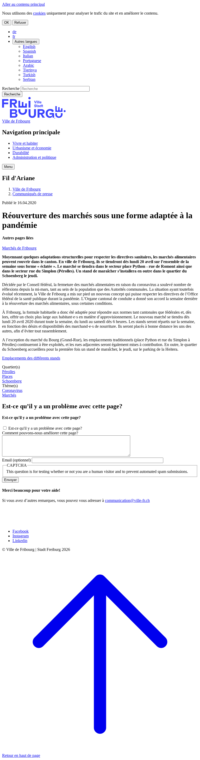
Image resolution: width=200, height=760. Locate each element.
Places (7, 376)
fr (13, 36)
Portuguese (32, 60)
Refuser (20, 23)
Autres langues (26, 42)
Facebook (20, 531)
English (29, 46)
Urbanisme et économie (31, 148)
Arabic (28, 65)
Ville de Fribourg (16, 121)
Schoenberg (12, 381)
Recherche (11, 88)
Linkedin (19, 540)
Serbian (29, 79)
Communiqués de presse (32, 194)
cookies (39, 13)
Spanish (29, 51)
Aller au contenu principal (23, 4)
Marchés (9, 395)
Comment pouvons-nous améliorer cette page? (40, 433)
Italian (28, 56)
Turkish (29, 74)
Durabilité (20, 152)
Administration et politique (34, 157)
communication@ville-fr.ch (127, 500)
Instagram (20, 536)
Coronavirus (12, 390)
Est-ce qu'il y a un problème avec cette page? (45, 428)
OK (6, 23)
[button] (8, 166)
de (14, 31)
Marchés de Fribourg (19, 248)
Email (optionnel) (16, 460)
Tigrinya (30, 70)
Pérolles (8, 371)
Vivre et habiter (25, 143)
